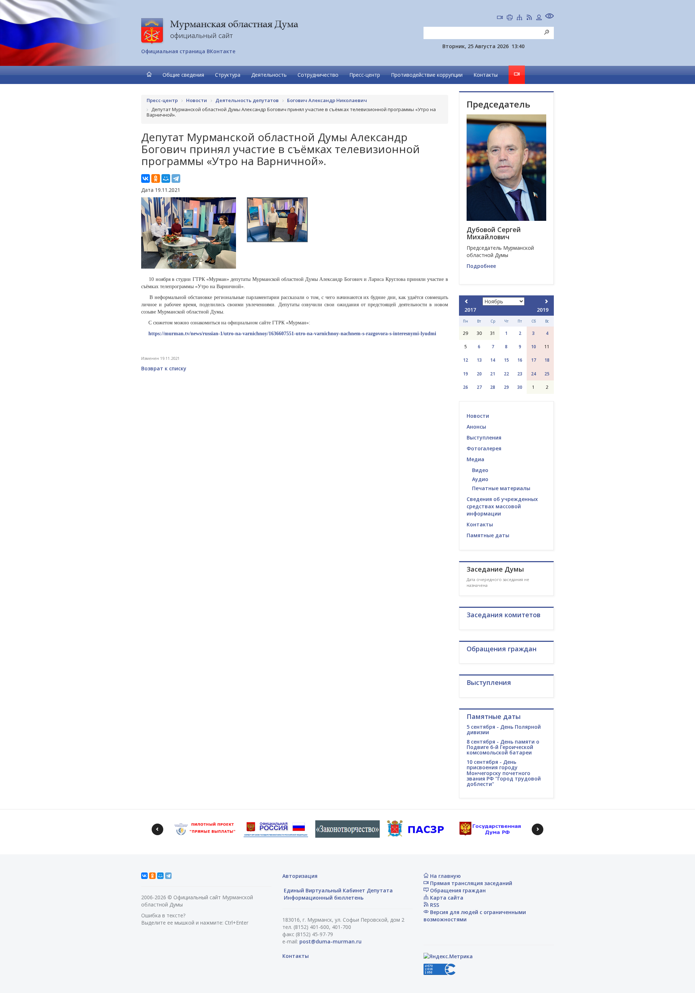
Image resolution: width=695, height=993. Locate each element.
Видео (480, 470)
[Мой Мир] (165, 178)
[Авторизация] (539, 18)
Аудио (480, 479)
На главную (445, 875)
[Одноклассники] (155, 178)
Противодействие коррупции (427, 74)
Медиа (475, 459)
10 (533, 347)
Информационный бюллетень (322, 897)
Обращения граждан (457, 890)
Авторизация (299, 875)
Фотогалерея (484, 448)
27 (479, 387)
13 (479, 360)
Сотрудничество (318, 74)
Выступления (484, 437)
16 (519, 360)
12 (465, 360)
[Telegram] (176, 178)
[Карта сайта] (519, 18)
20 (479, 374)
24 (533, 374)
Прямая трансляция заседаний (470, 883)
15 (506, 360)
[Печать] (510, 18)
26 (465, 387)
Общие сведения (183, 74)
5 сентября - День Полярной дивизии (504, 729)
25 (546, 374)
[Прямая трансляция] (500, 18)
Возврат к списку (163, 368)
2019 (542, 309)
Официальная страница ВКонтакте (188, 51)
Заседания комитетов (503, 614)
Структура (227, 74)
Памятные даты (488, 535)
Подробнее (481, 265)
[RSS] (529, 18)
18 (546, 360)
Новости (478, 415)
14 (492, 360)
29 (506, 387)
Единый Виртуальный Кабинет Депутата (337, 890)
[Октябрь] (466, 301)
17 (533, 360)
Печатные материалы (501, 488)
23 (519, 374)
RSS (434, 904)
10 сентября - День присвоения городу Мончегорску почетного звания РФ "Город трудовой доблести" (504, 773)
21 (492, 374)
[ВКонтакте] (145, 178)
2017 (470, 309)
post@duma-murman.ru (330, 941)
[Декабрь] (546, 301)
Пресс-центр (364, 74)
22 (506, 374)
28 (492, 387)
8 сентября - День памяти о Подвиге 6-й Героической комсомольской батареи (503, 747)
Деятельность (269, 74)
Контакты (485, 74)
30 (519, 387)
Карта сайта (446, 897)
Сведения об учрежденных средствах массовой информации (502, 506)
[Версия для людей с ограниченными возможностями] (549, 17)
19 (465, 374)
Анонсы (476, 426)
